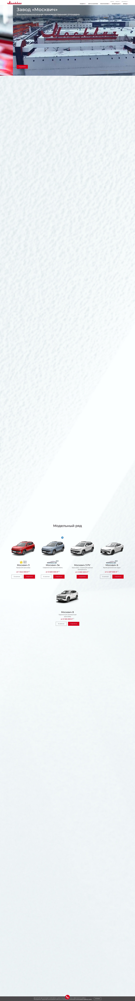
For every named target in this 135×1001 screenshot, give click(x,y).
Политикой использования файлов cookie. (80, 999)
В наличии (17, 576)
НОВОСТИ (112, 1)
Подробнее (9, 66)
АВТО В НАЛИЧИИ (93, 3)
